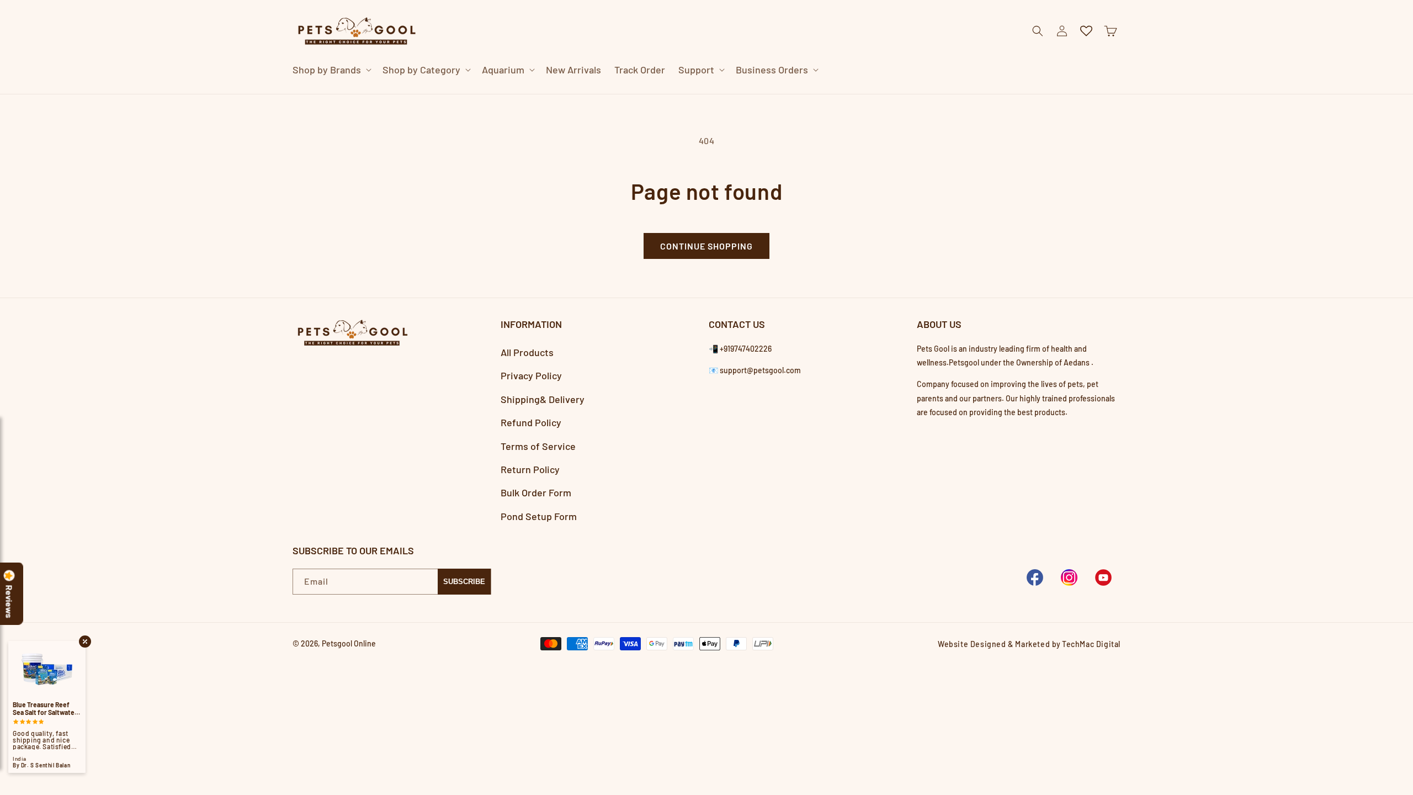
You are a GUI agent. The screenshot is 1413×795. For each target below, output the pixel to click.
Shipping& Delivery (543, 399)
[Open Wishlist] (1086, 31)
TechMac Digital (1091, 644)
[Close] (913, 94)
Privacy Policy (531, 375)
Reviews (9, 601)
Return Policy (530, 469)
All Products (527, 352)
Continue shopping (706, 246)
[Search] (885, 94)
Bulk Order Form (536, 492)
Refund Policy (531, 422)
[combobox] (693, 93)
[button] (331, 70)
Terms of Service (538, 446)
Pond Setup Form (539, 516)
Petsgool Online (349, 643)
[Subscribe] (464, 582)
